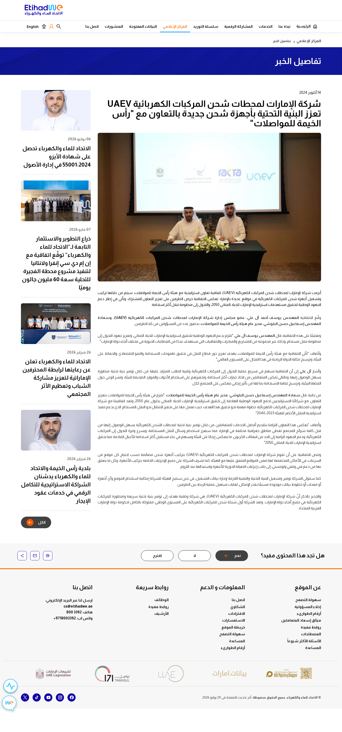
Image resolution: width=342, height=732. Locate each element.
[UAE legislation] (53, 673)
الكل (42, 522)
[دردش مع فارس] (9, 704)
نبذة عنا (284, 26)
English (33, 27)
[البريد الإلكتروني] (35, 555)
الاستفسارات (233, 620)
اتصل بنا (92, 26)
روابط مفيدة (311, 627)
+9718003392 (65, 618)
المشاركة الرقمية (238, 26)
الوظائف (161, 600)
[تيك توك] (37, 697)
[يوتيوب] (48, 697)
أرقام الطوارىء (309, 613)
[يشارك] (22, 555)
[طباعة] (47, 555)
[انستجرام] (60, 697)
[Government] (171, 673)
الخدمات (265, 26)
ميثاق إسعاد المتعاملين (301, 620)
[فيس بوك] (71, 697)
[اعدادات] (44, 26)
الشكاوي (237, 607)
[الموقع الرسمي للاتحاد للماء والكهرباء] (43, 10)
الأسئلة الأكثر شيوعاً (304, 641)
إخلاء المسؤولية (308, 607)
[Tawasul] (112, 673)
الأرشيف (161, 613)
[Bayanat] (230, 673)
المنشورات (114, 26)
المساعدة (313, 648)
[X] (25, 697)
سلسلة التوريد (205, 26)
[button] (59, 26)
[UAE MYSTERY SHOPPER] (288, 673)
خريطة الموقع (233, 627)
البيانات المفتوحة (143, 26)
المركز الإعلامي (175, 26)
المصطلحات (311, 634)
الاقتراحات (236, 613)
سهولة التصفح (308, 600)
